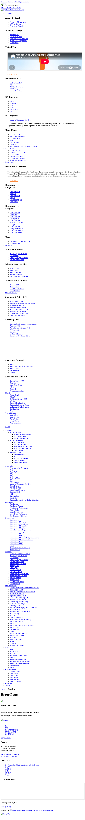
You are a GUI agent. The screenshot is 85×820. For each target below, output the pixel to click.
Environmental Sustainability (20, 276)
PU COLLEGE (10, 732)
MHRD (8, 773)
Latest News (14, 415)
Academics (9, 93)
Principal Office (15, 285)
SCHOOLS (9, 734)
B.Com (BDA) (15, 109)
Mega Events (14, 370)
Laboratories (14, 256)
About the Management (18, 22)
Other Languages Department (16, 201)
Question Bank (15, 138)
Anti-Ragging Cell (16, 301)
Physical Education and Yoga (20, 241)
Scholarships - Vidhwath (18, 160)
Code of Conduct (16, 83)
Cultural (12, 372)
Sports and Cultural (16, 621)
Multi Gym (13, 270)
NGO (12, 387)
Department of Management (15, 218)
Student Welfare (10, 586)
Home (7, 427)
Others (12, 546)
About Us (8, 14)
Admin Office (14, 287)
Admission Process (16, 150)
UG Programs (23, 468)
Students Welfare (11, 293)
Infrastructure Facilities (18, 564)
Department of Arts (16, 231)
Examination (14, 142)
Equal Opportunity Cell (18, 307)
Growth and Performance (18, 158)
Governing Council (16, 26)
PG (6, 726)
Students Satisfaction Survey (20, 405)
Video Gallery (11, 74)
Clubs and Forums (16, 334)
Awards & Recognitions (18, 41)
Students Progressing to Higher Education (24, 146)
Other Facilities (15, 291)
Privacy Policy (6, 806)
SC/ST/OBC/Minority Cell (19, 309)
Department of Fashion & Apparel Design (16, 223)
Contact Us (9, 683)
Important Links (15, 452)
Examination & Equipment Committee (23, 324)
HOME (5, 720)
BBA (12, 105)
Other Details (14, 486)
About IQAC (14, 395)
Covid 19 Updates (16, 91)
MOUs (12, 401)
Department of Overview (18, 522)
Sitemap (8, 685)
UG (6, 728)
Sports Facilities (15, 272)
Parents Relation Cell (17, 305)
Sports (12, 364)
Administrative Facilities (18, 576)
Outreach (13, 389)
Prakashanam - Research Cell (20, 328)
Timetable (13, 144)
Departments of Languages (19, 524)
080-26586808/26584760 (10, 754)
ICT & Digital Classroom (18, 254)
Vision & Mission (16, 37)
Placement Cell (15, 326)
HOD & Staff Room (17, 289)
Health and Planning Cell (18, 315)
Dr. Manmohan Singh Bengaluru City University (22, 765)
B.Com (12, 101)
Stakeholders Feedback (18, 403)
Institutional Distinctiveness (19, 407)
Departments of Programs (19, 532)
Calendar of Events (16, 156)
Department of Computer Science (16, 228)
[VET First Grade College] (3, 4)
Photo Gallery (14, 419)
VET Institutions (15, 24)
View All (14, 181)
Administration (15, 243)
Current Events (10, 413)
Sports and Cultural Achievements (22, 366)
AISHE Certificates (16, 87)
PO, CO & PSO (15, 134)
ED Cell (12, 332)
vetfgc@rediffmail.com (9, 756)
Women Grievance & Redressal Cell (22, 303)
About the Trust (15, 432)
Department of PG (16, 233)
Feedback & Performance (19, 152)
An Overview (14, 35)
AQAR (12, 397)
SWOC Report (15, 89)
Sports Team (14, 368)
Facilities (8, 245)
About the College (16, 440)
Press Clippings (15, 423)
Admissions (9, 148)
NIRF (7, 771)
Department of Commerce (15, 214)
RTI (11, 85)
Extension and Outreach (18, 633)
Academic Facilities (23, 554)
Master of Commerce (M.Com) (20, 120)
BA (11, 111)
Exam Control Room (17, 260)
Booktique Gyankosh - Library (20, 336)
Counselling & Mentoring (19, 313)
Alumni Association (17, 391)
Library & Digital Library (19, 258)
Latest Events (14, 417)
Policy (12, 411)
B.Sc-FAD (13, 103)
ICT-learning (14, 330)
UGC (7, 775)
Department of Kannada (15, 193)
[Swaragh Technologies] (32, 810)
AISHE (8, 769)
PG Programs (14, 482)
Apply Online (14, 154)
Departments (9, 162)
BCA (12, 107)
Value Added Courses (17, 136)
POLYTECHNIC (11, 730)
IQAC (7, 393)
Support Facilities (16, 274)
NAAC (8, 767)
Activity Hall (14, 268)
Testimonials (14, 43)
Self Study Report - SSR (18, 399)
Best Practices (14, 409)
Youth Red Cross (16, 385)
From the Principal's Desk (19, 39)
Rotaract (13, 383)
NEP (11, 140)
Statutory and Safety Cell (30, 588)
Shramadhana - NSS (17, 381)
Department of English (15, 197)
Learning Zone (15, 606)
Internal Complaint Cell (18, 311)
